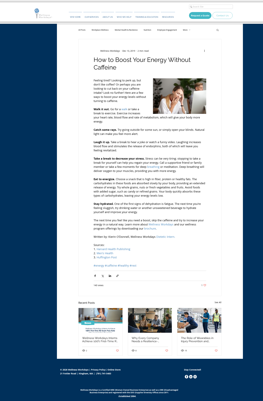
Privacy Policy (98, 369)
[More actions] (204, 51)
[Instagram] (195, 376)
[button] (92, 15)
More (185, 30)
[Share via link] (117, 275)
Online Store (114, 369)
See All (218, 302)
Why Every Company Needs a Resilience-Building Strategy (145, 339)
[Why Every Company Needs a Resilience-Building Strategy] (150, 320)
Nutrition (147, 30)
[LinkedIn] (191, 376)
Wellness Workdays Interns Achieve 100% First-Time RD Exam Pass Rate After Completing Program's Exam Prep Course (100, 339)
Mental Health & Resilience (126, 30)
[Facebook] (186, 376)
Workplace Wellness (100, 30)
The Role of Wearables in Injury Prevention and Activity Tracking (197, 339)
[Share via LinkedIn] (110, 275)
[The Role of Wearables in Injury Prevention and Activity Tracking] (199, 320)
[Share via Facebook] (95, 275)
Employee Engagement (167, 30)
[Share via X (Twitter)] (102, 275)
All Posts (82, 30)
